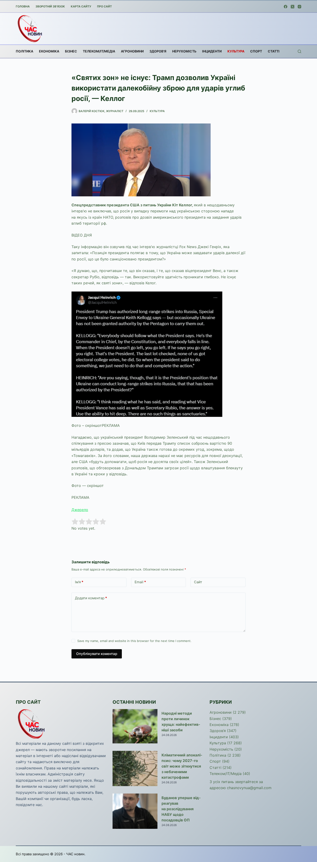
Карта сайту (81, 6)
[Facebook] (285, 6)
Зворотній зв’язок (50, 6)
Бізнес (71, 51)
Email (140, 582)
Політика (24, 51)
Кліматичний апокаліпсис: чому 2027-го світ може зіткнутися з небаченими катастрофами (182, 766)
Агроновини (132, 51)
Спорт (256, 51)
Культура (235, 51)
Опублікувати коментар (96, 653)
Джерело (79, 509)
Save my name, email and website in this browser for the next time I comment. (134, 641)
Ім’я (79, 582)
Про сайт (104, 6)
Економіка (49, 51)
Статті (273, 51)
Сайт (198, 582)
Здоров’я (157, 51)
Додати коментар (91, 598)
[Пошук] (299, 51)
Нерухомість (184, 51)
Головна (23, 6)
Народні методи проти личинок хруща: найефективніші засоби (181, 721)
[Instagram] (299, 6)
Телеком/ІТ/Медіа (99, 51)
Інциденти (212, 51)
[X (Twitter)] (292, 6)
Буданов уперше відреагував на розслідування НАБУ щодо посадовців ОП (181, 808)
